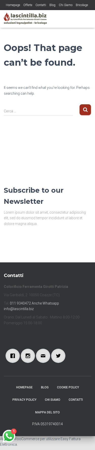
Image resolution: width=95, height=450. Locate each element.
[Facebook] (14, 355)
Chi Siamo (65, 5)
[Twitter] (59, 355)
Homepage (13, 5)
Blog (52, 5)
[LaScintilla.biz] (27, 19)
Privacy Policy (24, 400)
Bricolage (82, 5)
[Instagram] (29, 355)
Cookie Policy (68, 387)
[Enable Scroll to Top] (85, 440)
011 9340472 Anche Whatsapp (34, 303)
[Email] (44, 355)
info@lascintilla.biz (19, 309)
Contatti (40, 5)
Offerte (27, 5)
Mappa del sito (47, 412)
